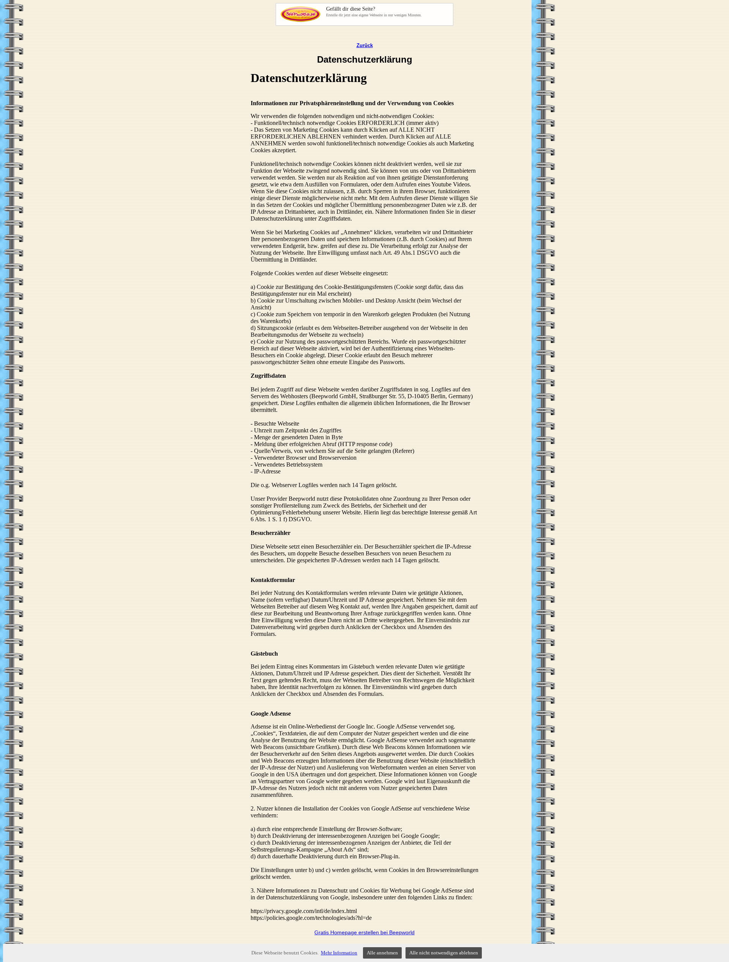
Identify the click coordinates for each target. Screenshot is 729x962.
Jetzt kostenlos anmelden (358, 14)
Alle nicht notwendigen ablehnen (443, 953)
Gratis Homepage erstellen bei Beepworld (364, 932)
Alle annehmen (382, 953)
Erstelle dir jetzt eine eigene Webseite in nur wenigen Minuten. (374, 11)
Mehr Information (339, 953)
